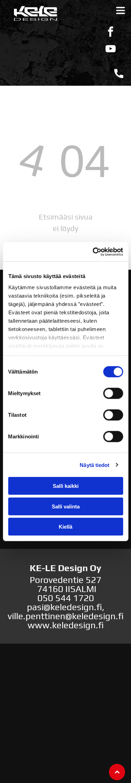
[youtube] (110, 49)
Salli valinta (66, 506)
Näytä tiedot (94, 465)
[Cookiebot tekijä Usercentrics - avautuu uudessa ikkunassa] (93, 251)
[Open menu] (120, 10)
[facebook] (110, 32)
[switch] (113, 393)
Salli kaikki (66, 486)
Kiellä (65, 527)
